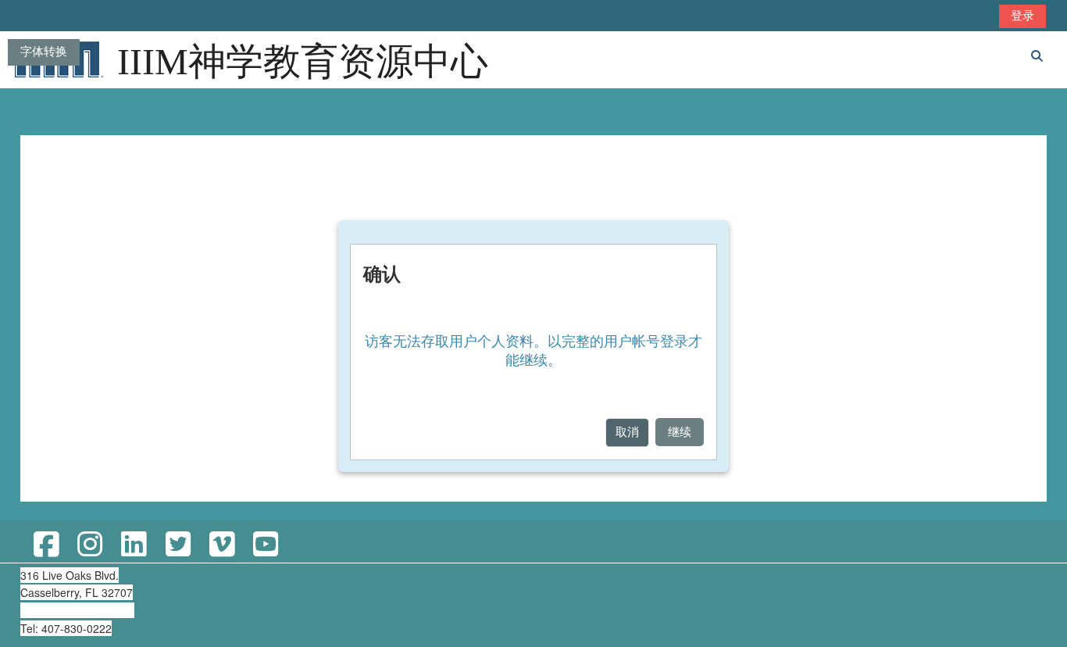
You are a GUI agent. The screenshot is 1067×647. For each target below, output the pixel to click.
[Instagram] (90, 545)
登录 (1022, 15)
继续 (679, 431)
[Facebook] (46, 545)
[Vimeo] (222, 545)
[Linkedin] (133, 545)
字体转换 (43, 51)
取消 (627, 431)
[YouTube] (265, 545)
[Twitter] (177, 545)
